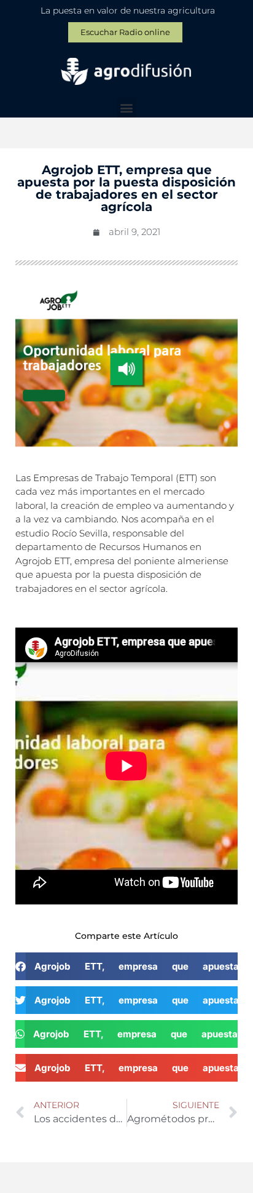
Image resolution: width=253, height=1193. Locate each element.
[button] (127, 107)
